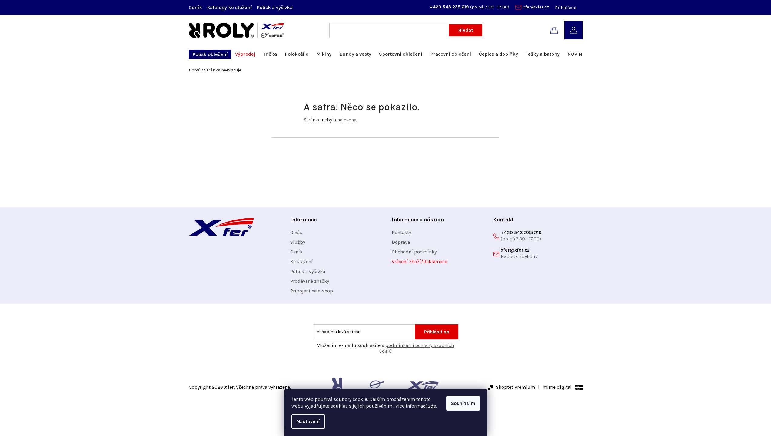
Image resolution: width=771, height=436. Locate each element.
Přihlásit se (436, 332)
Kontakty (401, 232)
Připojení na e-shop (311, 291)
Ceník (195, 7)
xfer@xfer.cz (536, 7)
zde (432, 406)
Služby (297, 242)
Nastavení (308, 421)
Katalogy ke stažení (229, 7)
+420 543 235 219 (450, 7)
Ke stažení (301, 261)
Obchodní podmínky (414, 252)
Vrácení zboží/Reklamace (419, 261)
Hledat (465, 30)
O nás (296, 232)
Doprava (401, 242)
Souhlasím (463, 403)
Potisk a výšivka (275, 7)
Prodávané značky (309, 281)
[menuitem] (210, 54)
